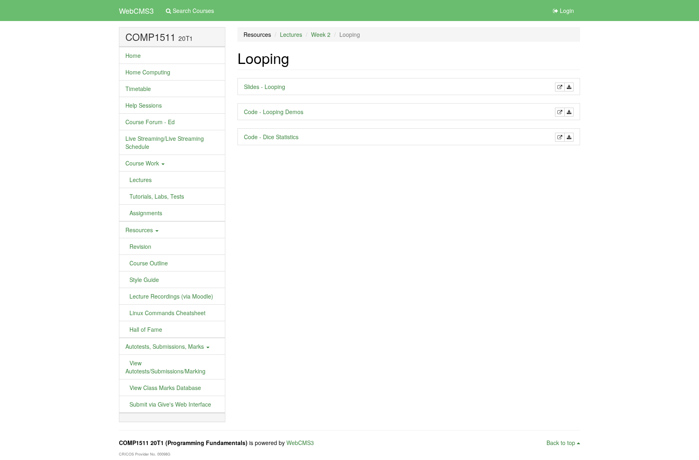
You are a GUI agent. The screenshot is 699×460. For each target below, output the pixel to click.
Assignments (145, 213)
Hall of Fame (145, 329)
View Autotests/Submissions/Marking (165, 367)
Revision (140, 246)
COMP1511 (150, 37)
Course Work (143, 163)
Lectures (140, 180)
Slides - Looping (264, 87)
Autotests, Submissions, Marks (165, 346)
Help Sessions (143, 105)
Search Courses (192, 10)
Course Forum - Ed (150, 122)
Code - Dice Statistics (271, 137)
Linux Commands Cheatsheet (167, 313)
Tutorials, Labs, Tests (156, 196)
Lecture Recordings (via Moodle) (171, 296)
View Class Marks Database (165, 388)
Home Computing (147, 72)
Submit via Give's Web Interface (170, 404)
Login (566, 10)
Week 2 (320, 34)
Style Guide (144, 280)
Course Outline (148, 263)
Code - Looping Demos (273, 112)
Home (133, 55)
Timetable (138, 89)
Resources (140, 230)
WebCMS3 (136, 10)
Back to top (561, 443)
